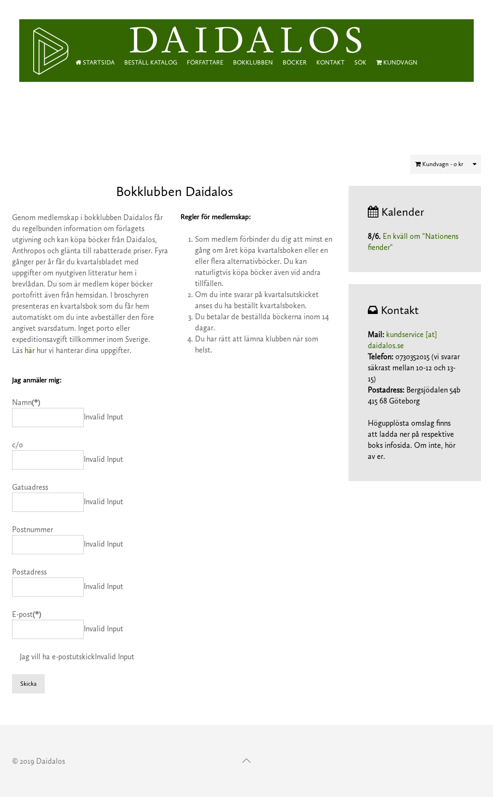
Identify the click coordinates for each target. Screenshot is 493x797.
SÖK (360, 62)
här (30, 350)
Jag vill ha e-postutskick (57, 656)
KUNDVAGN (399, 62)
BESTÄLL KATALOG (150, 62)
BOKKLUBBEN (253, 62)
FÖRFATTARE (205, 62)
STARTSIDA (98, 62)
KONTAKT (330, 62)
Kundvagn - (442, 164)
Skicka (28, 683)
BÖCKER (295, 62)
